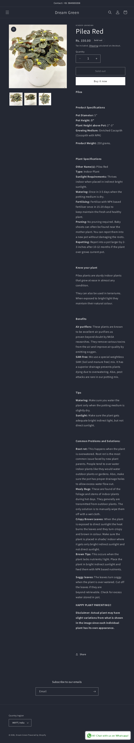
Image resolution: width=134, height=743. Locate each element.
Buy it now (100, 81)
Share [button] (83, 654)
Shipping (93, 45)
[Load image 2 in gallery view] (30, 99)
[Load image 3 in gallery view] (45, 99)
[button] (7, 12)
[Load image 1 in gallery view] (16, 99)
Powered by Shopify (37, 735)
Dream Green (22, 735)
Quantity (80, 51)
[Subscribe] (94, 691)
